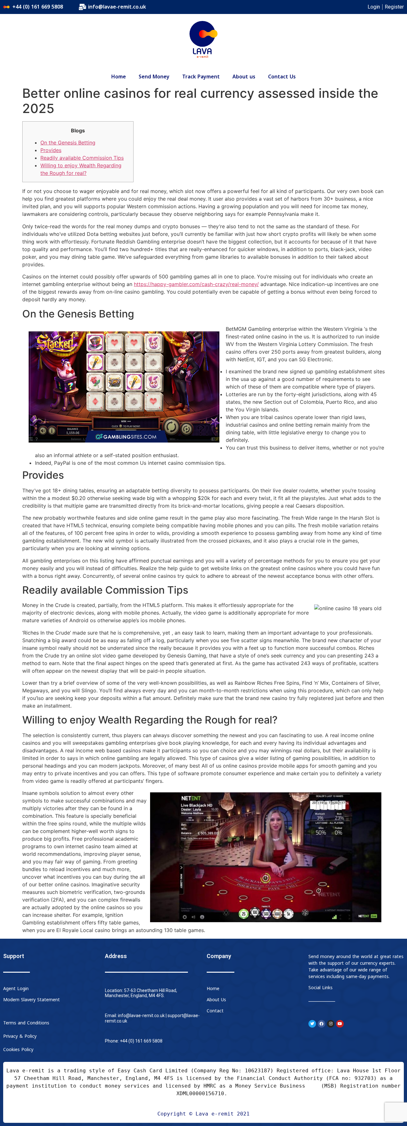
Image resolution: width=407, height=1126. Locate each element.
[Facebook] (321, 1024)
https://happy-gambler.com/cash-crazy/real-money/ (196, 284)
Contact (215, 1011)
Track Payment (201, 77)
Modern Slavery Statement (31, 1000)
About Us (216, 1000)
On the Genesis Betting (67, 142)
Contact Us (282, 77)
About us (243, 77)
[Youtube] (340, 1024)
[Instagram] (331, 1024)
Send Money (154, 77)
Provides (50, 150)
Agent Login (16, 988)
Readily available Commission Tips (82, 158)
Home (118, 77)
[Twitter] (312, 1024)
